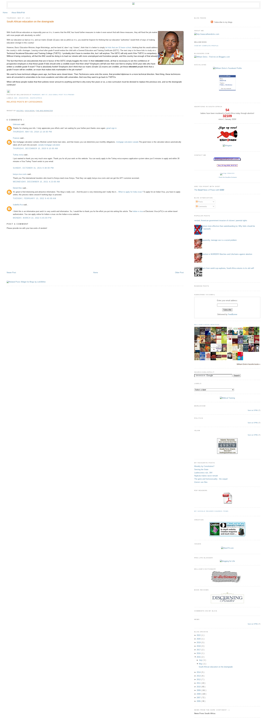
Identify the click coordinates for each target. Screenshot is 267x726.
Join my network (226, 88)
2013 (199, 676)
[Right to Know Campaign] (227, 141)
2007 (199, 698)
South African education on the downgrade (30, 21)
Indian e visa (138, 211)
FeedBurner (232, 314)
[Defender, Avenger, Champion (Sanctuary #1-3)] (230, 359)
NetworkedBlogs (225, 76)
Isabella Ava (18, 205)
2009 (199, 690)
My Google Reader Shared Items (211, 511)
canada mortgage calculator (49, 145)
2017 (199, 650)
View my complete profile (206, 45)
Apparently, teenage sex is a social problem (219, 240)
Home (5, 13)
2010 (199, 687)
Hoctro (20, 110)
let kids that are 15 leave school (118, 47)
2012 (199, 679)
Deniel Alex (18, 188)
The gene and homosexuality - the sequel (211, 479)
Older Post (179, 272)
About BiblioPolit (18, 13)
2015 (199, 657)
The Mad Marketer (44, 110)
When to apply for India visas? (130, 192)
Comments (202, 206)
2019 (199, 642)
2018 (199, 646)
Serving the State (201, 469)
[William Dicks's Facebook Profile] (227, 68)
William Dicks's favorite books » (248, 364)
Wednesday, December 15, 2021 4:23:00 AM (36, 182)
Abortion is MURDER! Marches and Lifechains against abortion (227, 254)
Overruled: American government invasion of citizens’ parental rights (219, 220)
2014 (199, 672)
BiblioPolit (223, 80)
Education (24, 98)
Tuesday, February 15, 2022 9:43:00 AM (34, 198)
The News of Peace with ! (209, 190)
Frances (16, 138)
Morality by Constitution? (204, 466)
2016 (199, 653)
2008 (199, 694)
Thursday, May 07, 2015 (42, 94)
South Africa (36, 98)
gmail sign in (111, 128)
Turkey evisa (18, 155)
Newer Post (11, 272)
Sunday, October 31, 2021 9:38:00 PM (33, 168)
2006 (199, 701)
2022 (199, 635)
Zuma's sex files (200, 482)
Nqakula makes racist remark (206, 476)
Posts (200, 202)
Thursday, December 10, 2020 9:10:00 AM (35, 148)
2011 (199, 683)
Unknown (17, 124)
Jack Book (30, 110)
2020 (199, 639)
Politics (222, 85)
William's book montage (207, 324)
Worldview (228, 85)
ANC (16, 98)
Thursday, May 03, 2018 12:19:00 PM (32, 132)
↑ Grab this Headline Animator (227, 177)
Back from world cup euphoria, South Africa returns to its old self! (228, 268)
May (201, 664)
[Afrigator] (227, 146)
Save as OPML (253, 410)
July (201, 660)
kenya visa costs (20, 174)
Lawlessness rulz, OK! (203, 473)
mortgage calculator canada (127, 142)
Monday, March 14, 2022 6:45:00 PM (32, 218)
